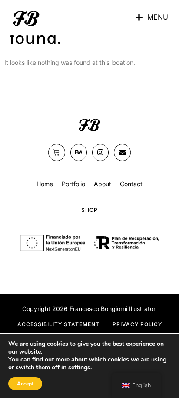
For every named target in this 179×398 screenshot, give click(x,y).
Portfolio (73, 183)
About (102, 183)
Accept (25, 383)
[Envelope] (122, 152)
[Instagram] (100, 152)
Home (44, 183)
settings (79, 367)
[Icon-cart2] (56, 152)
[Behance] (78, 152)
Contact (131, 183)
